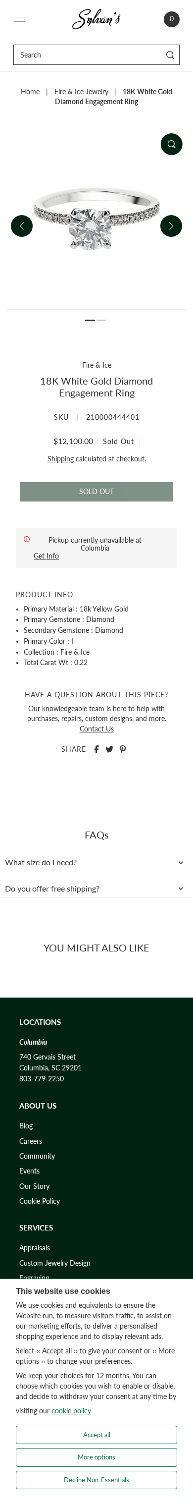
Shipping (61, 459)
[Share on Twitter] (109, 749)
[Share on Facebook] (96, 749)
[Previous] (22, 226)
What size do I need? (41, 862)
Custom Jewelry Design (55, 1263)
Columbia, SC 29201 (50, 1068)
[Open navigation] (19, 19)
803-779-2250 (41, 1079)
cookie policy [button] (71, 1410)
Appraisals (34, 1248)
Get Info (46, 556)
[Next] (171, 226)
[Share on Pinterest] (123, 749)
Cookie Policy (39, 1201)
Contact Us (97, 729)
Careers (30, 1141)
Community (37, 1156)
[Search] (170, 54)
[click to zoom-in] (171, 144)
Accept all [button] (96, 1435)
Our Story (34, 1186)
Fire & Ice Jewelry (81, 92)
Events (29, 1171)
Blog (26, 1126)
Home (30, 92)
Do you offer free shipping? (52, 888)
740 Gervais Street (47, 1057)
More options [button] (96, 1457)
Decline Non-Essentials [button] (96, 1480)
